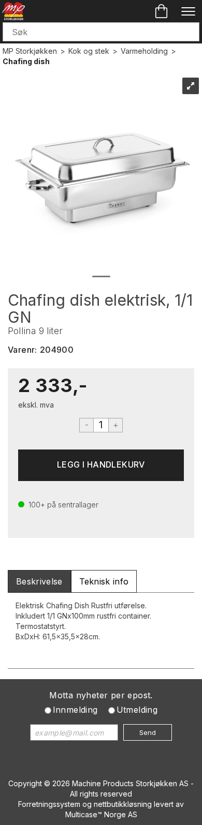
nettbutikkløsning (123, 804)
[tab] (39, 581)
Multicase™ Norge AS (101, 814)
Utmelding (137, 709)
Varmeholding (144, 51)
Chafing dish (26, 61)
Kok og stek (88, 51)
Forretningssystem (49, 804)
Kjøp (101, 465)
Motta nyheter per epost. (101, 695)
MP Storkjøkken (30, 51)
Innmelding (75, 709)
